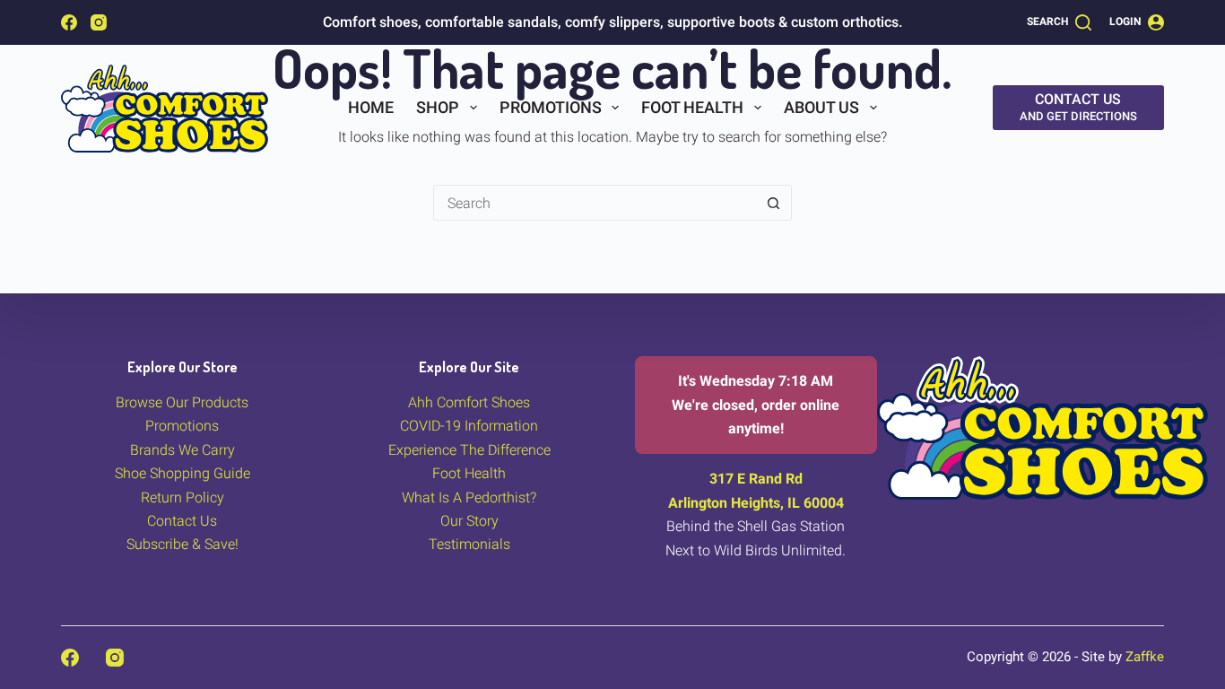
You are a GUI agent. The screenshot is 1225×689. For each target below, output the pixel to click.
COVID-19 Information (469, 425)
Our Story (469, 520)
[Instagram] (99, 22)
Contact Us (182, 520)
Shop (437, 107)
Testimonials (469, 544)
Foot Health (692, 107)
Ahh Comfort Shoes (469, 402)
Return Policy (182, 497)
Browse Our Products (182, 402)
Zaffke (1144, 657)
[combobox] (595, 203)
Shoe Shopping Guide (182, 473)
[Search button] (774, 203)
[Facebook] (69, 22)
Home (371, 107)
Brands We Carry (182, 449)
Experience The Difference (469, 449)
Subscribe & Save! (182, 544)
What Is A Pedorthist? (469, 497)
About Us (821, 107)
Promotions (551, 107)
